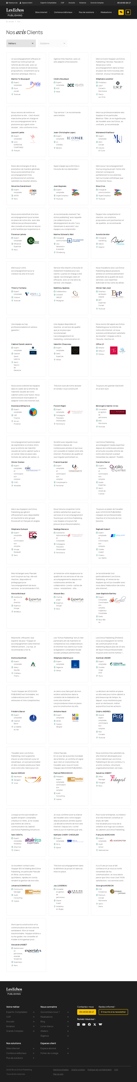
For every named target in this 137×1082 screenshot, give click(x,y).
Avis (18, 21)
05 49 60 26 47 (124, 2)
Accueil (11, 21)
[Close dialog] (135, 1043)
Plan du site (58, 1074)
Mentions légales (61, 1069)
